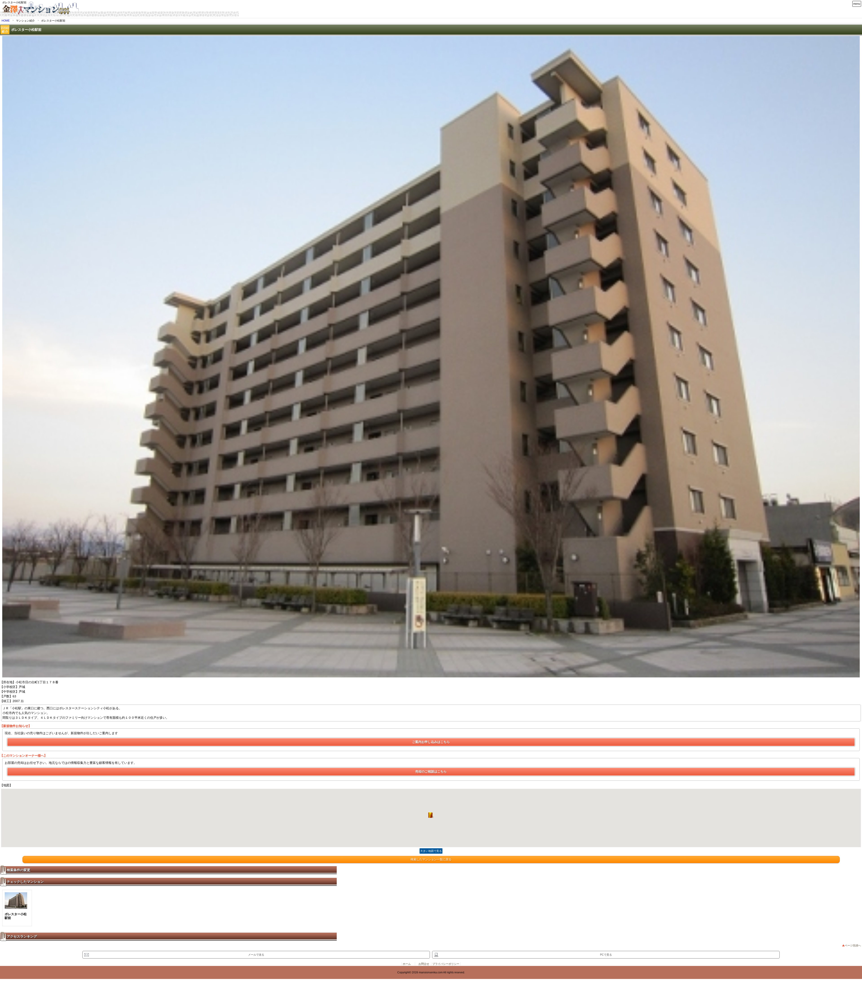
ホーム (407, 963)
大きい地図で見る (431, 851)
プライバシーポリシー (445, 963)
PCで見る (606, 954)
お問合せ (423, 963)
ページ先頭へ (853, 945)
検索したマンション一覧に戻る (431, 859)
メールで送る (256, 954)
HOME (6, 20)
